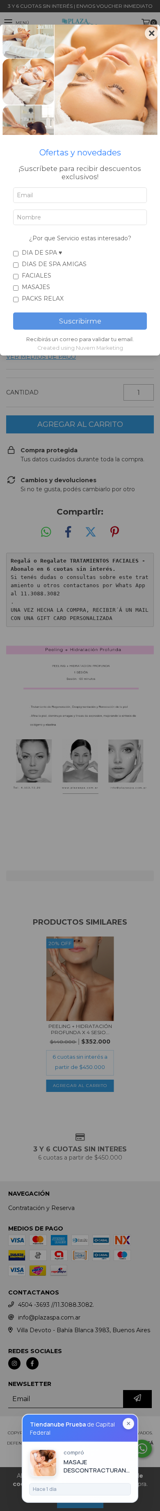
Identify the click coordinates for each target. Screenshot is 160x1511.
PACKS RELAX (43, 298)
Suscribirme (80, 321)
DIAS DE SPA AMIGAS (54, 264)
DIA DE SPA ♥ (42, 252)
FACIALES (36, 275)
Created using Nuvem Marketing (80, 348)
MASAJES (36, 287)
